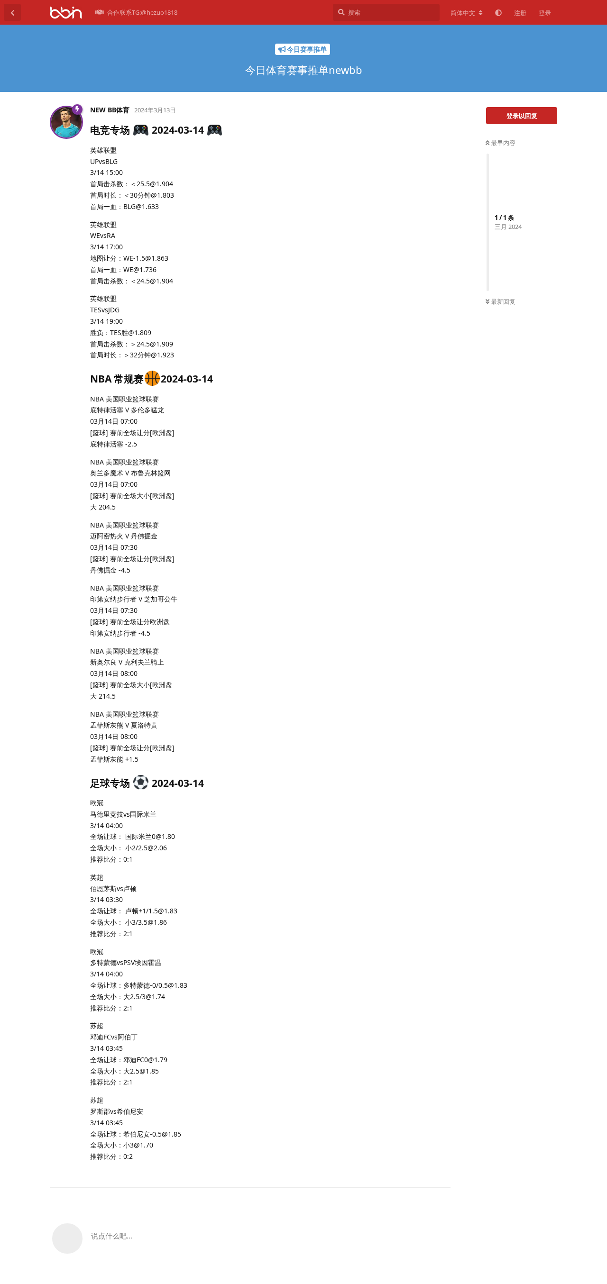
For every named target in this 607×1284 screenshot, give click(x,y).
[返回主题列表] (12, 12)
